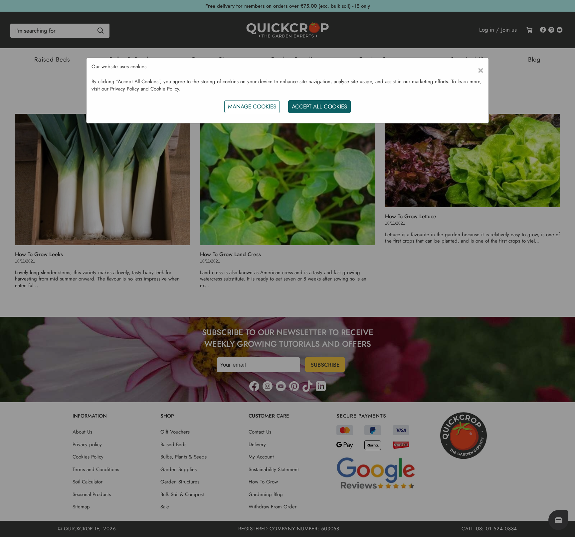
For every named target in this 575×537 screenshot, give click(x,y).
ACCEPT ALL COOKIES (319, 106)
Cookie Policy (164, 88)
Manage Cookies (252, 106)
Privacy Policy (124, 88)
